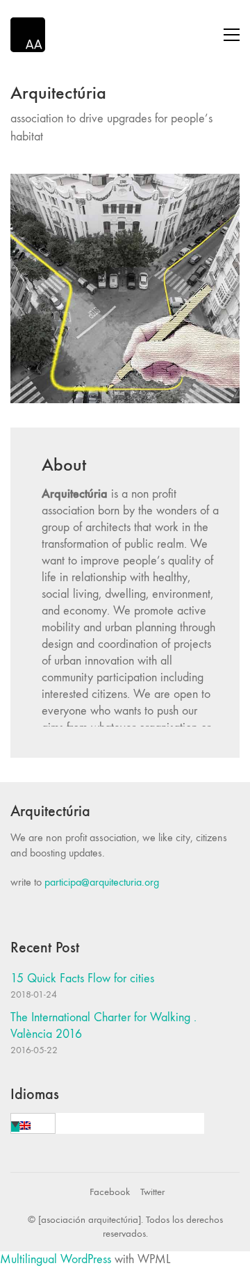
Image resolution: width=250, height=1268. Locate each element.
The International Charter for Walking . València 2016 (103, 1025)
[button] (232, 34)
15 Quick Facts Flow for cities (82, 978)
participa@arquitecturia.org (101, 881)
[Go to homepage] (27, 34)
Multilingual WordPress (55, 1259)
